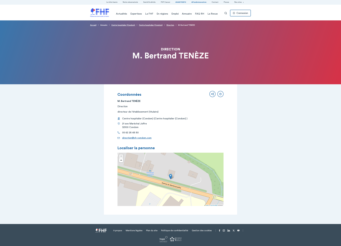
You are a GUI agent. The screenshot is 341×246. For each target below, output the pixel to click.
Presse (226, 2)
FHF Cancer (165, 2)
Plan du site (151, 230)
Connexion (242, 13)
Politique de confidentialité (174, 230)
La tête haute (111, 2)
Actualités (121, 14)
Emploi (175, 14)
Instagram (224, 230)
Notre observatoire (130, 2)
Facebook (219, 230)
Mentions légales (134, 230)
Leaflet (206, 205)
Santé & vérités (149, 2)
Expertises (136, 14)
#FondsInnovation (198, 2)
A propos (117, 230)
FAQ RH (199, 14)
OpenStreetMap (213, 205)
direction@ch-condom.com (137, 138)
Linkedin (229, 230)
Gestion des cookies (202, 230)
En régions (162, 14)
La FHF (149, 14)
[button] (212, 94)
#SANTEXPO (180, 2)
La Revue (213, 14)
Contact (215, 2)
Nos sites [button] (238, 2)
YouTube (238, 230)
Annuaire (187, 14)
